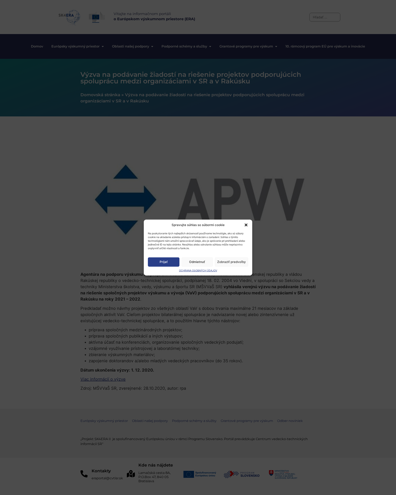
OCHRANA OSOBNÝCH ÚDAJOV (198, 270)
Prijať (164, 262)
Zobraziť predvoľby (231, 262)
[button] (246, 225)
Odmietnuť (197, 262)
